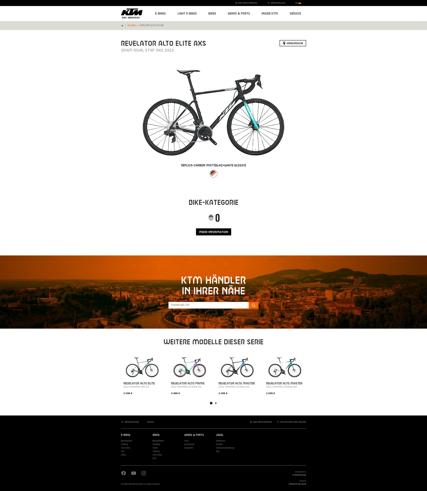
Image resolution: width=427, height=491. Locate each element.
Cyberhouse (299, 475)
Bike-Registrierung (247, 3)
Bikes (156, 435)
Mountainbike (126, 441)
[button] (211, 403)
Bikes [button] (212, 13)
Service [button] (295, 13)
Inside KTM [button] (270, 13)
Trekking (124, 444)
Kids (154, 458)
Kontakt (219, 444)
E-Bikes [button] (160, 13)
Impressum (220, 441)
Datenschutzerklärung (225, 448)
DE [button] (296, 3)
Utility (123, 455)
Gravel (155, 448)
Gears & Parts (194, 435)
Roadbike (132, 25)
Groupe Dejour (297, 484)
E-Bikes (125, 435)
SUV (122, 451)
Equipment (188, 448)
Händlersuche (277, 3)
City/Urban (125, 448)
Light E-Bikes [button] (187, 13)
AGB (217, 451)
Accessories (189, 444)
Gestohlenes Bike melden (293, 422)
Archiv (150, 422)
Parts (186, 441)
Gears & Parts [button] (239, 13)
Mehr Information (213, 232)
